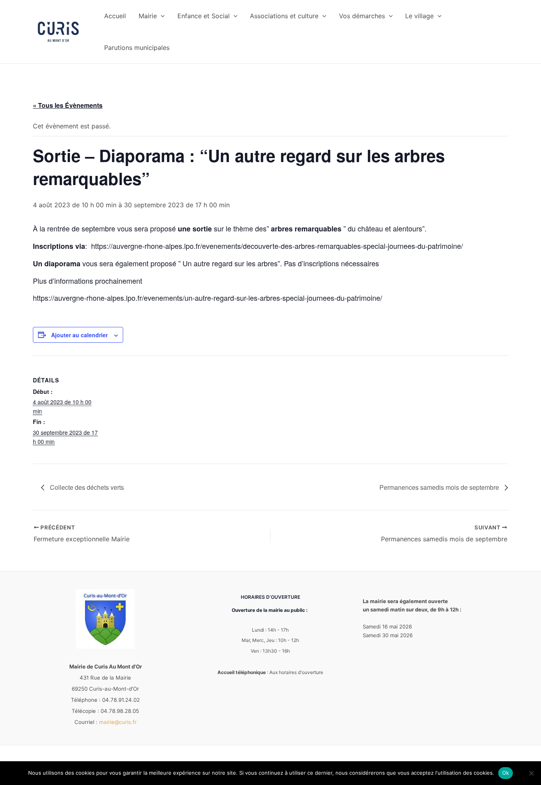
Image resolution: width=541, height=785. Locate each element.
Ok (505, 773)
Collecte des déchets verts (86, 487)
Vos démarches (362, 16)
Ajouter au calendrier (79, 335)
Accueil (115, 16)
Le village (419, 16)
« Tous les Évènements (68, 105)
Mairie (148, 16)
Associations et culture (284, 16)
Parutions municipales (137, 48)
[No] (531, 773)
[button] (161, 16)
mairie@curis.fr (118, 722)
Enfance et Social (203, 16)
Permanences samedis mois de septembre (440, 487)
